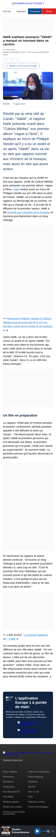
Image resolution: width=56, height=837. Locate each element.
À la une (7, 11)
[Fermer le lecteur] (53, 831)
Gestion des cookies (12, 807)
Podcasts (21, 11)
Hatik (16, 189)
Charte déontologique (38, 807)
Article (6, 104)
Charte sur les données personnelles (14, 813)
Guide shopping (35, 776)
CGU (30, 796)
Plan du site (33, 791)
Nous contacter (10, 771)
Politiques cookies (36, 802)
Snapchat (25, 766)
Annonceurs (8, 776)
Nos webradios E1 (11, 791)
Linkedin (30, 766)
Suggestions (19, 104)
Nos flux (32, 786)
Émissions (35, 11)
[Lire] (37, 831)
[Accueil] (28, 3)
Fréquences (8, 786)
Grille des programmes (39, 771)
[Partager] (5, 59)
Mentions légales (11, 802)
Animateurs (8, 781)
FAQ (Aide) (8, 796)
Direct (49, 11)
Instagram (10, 766)
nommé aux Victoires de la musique (28, 212)
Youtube (20, 766)
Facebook (15, 766)
